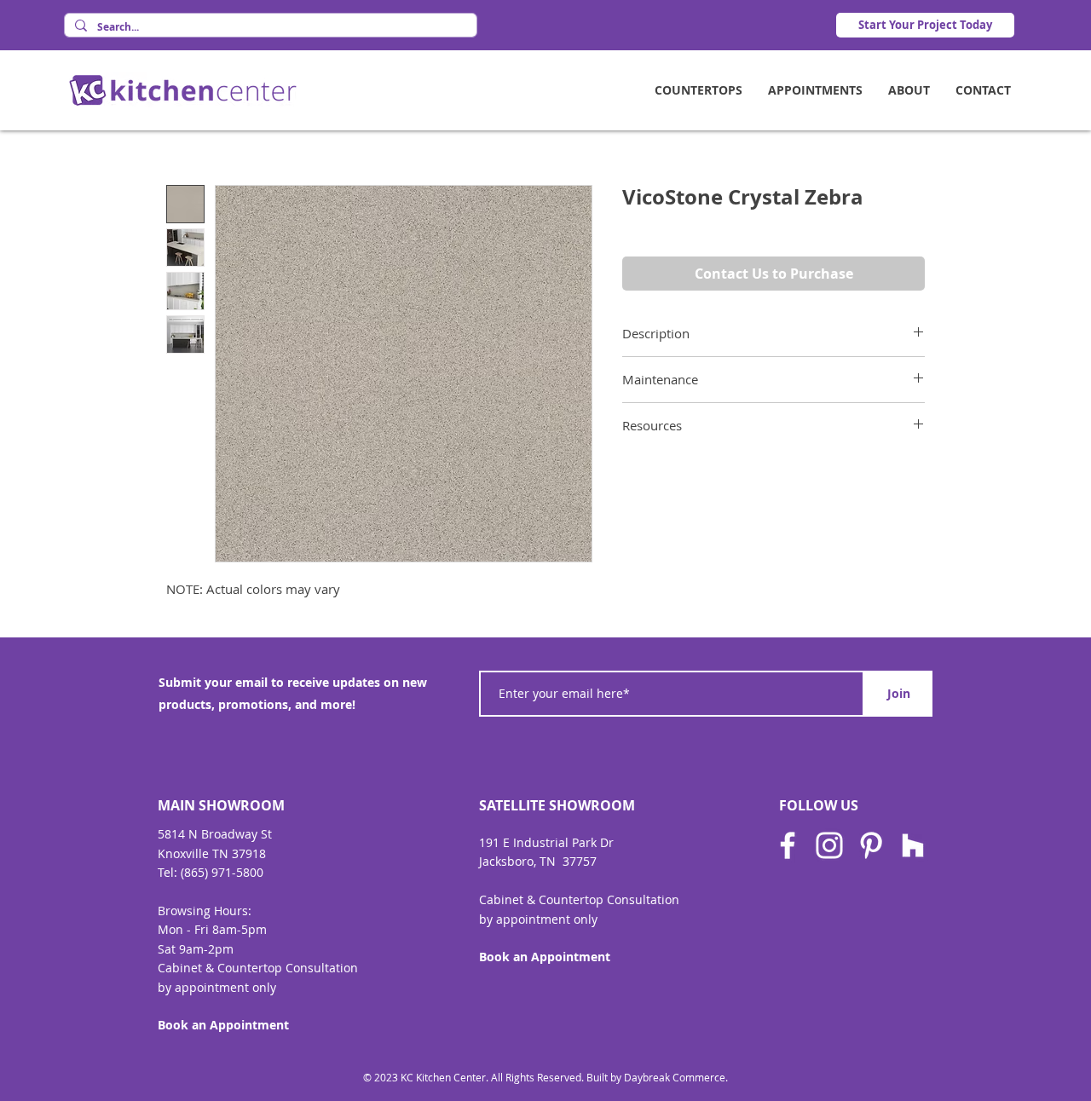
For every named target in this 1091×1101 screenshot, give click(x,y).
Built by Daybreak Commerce (655, 1077)
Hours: (232, 910)
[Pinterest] (871, 845)
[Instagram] (829, 845)
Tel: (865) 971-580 (207, 872)
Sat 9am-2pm (196, 949)
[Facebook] (787, 845)
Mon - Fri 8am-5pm (212, 929)
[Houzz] (913, 845)
